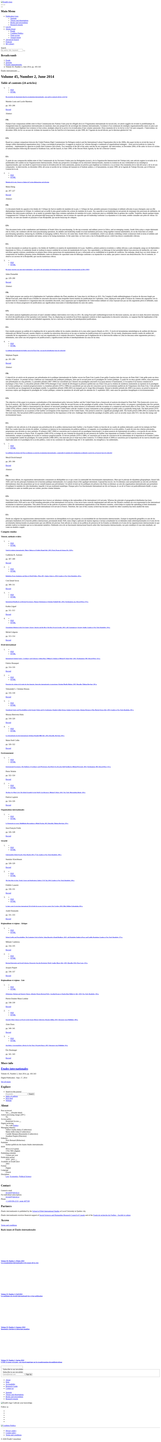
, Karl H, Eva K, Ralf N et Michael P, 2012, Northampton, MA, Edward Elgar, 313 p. (58, 766)
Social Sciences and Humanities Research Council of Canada (62, 1215)
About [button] (8, 29)
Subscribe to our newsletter (13, 1372)
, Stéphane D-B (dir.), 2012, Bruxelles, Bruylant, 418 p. (35, 735)
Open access (15, 35)
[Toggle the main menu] (2, 6)
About (13, 29)
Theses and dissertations (19, 20)
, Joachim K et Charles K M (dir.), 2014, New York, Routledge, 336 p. (52, 994)
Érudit (12, 31)
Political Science (25, 1176)
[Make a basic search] (2, 4)
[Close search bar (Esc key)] (4, 4)
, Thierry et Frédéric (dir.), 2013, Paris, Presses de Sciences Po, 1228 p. (39, 550)
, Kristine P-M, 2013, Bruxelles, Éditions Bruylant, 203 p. (51, 684)
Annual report (15, 37)
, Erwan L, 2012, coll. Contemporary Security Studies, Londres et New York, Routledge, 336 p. (58, 627)
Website (9, 1101)
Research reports (16, 25)
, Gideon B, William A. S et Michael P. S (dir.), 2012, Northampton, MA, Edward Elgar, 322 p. (53, 658)
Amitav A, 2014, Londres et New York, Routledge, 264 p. (43, 576)
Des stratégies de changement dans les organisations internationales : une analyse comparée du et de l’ (36, 97)
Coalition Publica (16, 33)
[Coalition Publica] (8, 1426)
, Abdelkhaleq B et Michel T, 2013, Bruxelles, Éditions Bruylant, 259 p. (37, 823)
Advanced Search (12, 40)
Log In (8, 27)
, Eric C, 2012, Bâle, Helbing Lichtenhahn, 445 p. (44, 906)
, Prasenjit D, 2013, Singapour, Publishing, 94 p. (37, 1045)
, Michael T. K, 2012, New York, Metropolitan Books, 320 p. (45, 792)
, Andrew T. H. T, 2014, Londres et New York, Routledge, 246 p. (40, 880)
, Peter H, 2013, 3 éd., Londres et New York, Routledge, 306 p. (34, 854)
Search (3, 48)
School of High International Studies (46, 1211)
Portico (15, 1125)
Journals (13, 18)
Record (8, 110)
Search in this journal (13, 1092)
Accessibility (10, 1384)
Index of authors (12, 1096)
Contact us (10, 1388)
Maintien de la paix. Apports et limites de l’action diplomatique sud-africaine (27, 182)
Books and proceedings (19, 23)
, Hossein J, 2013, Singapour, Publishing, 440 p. (42, 1019)
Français (9, 42)
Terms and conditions (9, 1225)
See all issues (6, 1082)
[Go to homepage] (6, 2)
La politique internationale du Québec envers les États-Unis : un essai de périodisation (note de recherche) (36, 350)
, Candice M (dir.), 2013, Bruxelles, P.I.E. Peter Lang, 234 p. (47, 963)
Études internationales (14, 65)
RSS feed (9, 1098)
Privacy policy (11, 1431)
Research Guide (12, 1386)
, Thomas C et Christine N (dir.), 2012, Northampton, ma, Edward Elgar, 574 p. (47, 601)
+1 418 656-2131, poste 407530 (18, 1201)
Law (7, 1176)
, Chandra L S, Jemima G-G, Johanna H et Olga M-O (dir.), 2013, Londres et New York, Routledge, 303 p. (70, 710)
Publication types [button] (12, 16)
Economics (14, 1176)
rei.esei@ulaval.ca (12, 1193)
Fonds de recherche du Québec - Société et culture (112, 1215)
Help (7, 1382)
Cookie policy (11, 1433)
